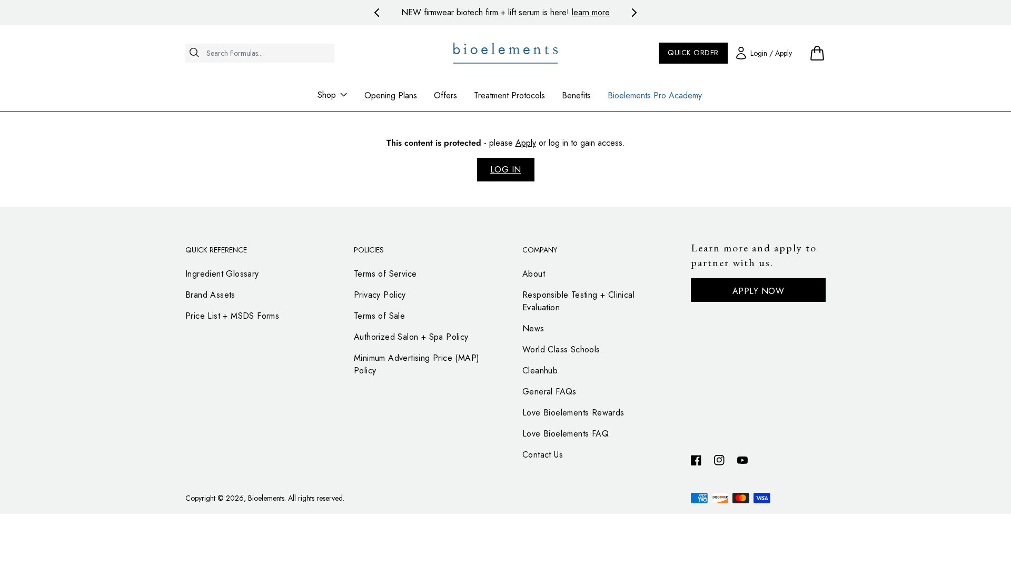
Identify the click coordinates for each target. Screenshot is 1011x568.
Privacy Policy (380, 295)
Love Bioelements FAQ (565, 434)
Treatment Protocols (509, 95)
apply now (758, 291)
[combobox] (259, 53)
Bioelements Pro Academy (655, 95)
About (533, 274)
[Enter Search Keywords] (259, 72)
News (533, 328)
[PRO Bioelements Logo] (505, 53)
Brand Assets (210, 295)
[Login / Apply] (764, 52)
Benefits (576, 95)
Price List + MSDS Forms (232, 316)
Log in (505, 170)
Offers (445, 95)
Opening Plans (390, 95)
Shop (327, 95)
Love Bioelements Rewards (573, 413)
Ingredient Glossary (222, 274)
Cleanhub (540, 370)
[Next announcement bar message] (634, 12)
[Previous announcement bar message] (377, 12)
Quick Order (693, 52)
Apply (526, 143)
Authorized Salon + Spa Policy (411, 337)
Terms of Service (385, 274)
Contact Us (542, 455)
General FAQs (549, 392)
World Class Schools (561, 349)
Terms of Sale (379, 316)
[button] (817, 52)
